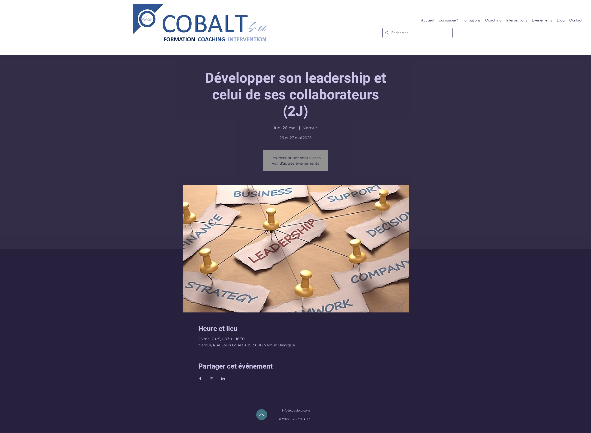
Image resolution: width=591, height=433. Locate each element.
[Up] (261, 414)
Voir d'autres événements (295, 163)
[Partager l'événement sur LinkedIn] (223, 378)
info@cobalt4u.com (296, 410)
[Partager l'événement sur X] (212, 378)
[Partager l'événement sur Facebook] (200, 378)
